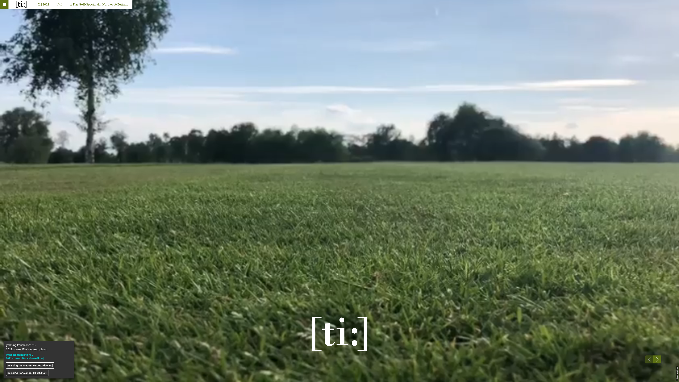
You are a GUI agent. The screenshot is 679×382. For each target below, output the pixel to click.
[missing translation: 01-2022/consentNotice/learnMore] (25, 356)
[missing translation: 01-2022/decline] (30, 365)
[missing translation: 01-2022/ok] (27, 373)
